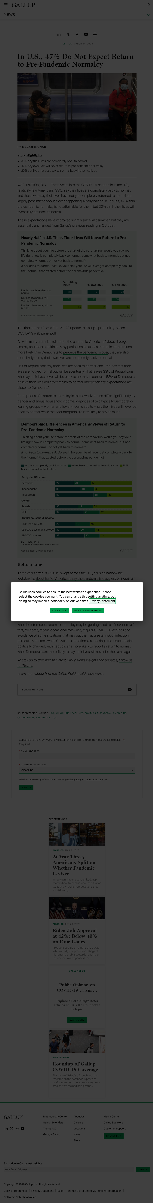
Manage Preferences (88, 610)
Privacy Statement (102, 601)
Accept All (59, 610)
